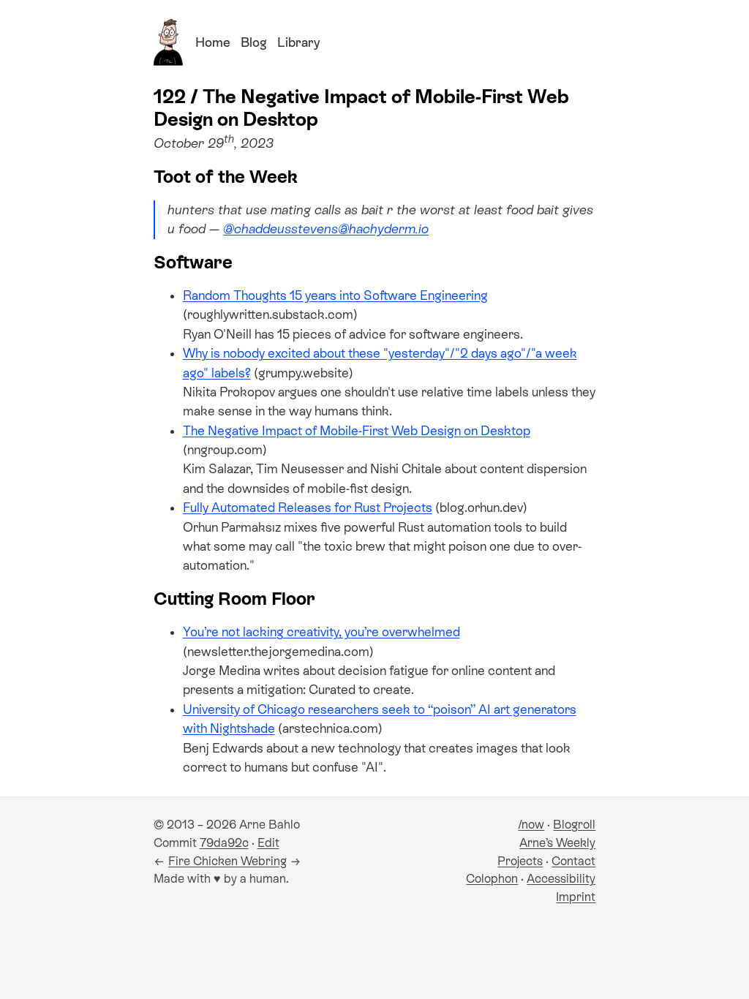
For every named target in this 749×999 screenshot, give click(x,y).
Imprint (575, 897)
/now (531, 825)
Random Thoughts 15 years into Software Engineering (335, 295)
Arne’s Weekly (557, 843)
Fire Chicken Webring (227, 861)
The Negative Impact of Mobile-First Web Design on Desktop (356, 430)
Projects (520, 861)
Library (298, 42)
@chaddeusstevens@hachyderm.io (326, 229)
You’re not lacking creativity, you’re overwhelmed (321, 632)
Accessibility (561, 879)
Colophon (492, 879)
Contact (573, 861)
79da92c (224, 843)
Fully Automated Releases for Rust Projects (307, 507)
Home (212, 42)
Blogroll (574, 825)
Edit (268, 843)
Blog (254, 42)
